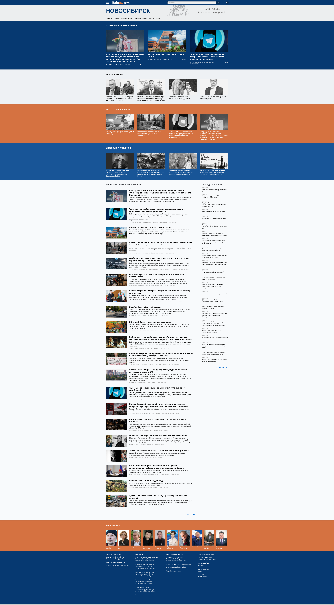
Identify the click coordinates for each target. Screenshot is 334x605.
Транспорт (151, 474)
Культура (109, 64)
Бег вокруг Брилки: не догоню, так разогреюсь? (213, 98)
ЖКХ (203, 62)
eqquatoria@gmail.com (179, 560)
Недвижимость (145, 315)
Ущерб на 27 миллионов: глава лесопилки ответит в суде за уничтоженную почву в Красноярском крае (214, 204)
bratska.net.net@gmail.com (120, 565)
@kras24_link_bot (147, 574)
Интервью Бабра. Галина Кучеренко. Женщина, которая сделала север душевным (181, 172)
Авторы (130, 18)
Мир (156, 330)
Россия (162, 285)
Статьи (144, 18)
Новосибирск (128, 11)
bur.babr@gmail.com (147, 560)
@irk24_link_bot (147, 566)
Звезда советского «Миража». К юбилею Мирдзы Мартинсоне (159, 450)
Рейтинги (138, 18)
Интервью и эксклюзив (119, 148)
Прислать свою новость (142, 595)
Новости (151, 18)
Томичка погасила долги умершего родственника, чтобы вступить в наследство (212, 286)
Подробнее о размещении (174, 571)
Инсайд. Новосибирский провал (145, 307)
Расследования (114, 74)
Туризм (148, 269)
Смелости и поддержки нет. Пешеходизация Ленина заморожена (149, 133)
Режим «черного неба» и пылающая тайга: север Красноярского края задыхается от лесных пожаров (214, 264)
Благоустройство (150, 253)
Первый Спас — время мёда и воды (146, 481)
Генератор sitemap (146, 601)
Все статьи (191, 514)
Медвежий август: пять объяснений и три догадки (179, 98)
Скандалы (160, 301)
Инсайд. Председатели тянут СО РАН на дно (150, 227)
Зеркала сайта (202, 576)
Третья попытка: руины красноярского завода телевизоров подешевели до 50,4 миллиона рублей (214, 242)
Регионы (109, 18)
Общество (147, 285)
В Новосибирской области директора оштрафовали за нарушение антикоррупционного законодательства (213, 323)
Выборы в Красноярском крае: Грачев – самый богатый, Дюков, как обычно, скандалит (119, 98)
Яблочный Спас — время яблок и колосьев (150, 322)
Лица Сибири (113, 525)
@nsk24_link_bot (147, 581)
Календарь (201, 574)
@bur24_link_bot (147, 559)
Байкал (162, 269)
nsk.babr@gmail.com (147, 583)
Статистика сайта (203, 569)
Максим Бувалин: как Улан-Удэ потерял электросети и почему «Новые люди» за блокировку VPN (151, 98)
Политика (144, 301)
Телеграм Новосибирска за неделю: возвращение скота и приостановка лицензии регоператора (207, 56)
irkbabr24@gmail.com (147, 568)
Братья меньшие (195, 62)
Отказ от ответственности (206, 554)
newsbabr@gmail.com (119, 559)
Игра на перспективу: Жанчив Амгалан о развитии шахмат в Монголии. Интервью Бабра (212, 172)
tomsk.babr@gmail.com (148, 591)
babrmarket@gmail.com (179, 567)
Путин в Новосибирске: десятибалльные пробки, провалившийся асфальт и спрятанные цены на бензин (156, 467)
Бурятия (175, 269)
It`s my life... (142, 444)
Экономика (209, 62)
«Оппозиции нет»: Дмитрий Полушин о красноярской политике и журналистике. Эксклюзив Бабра (117, 173)
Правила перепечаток (205, 557)
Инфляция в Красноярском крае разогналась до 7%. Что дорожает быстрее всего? (214, 226)
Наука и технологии (155, 59)
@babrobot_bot (177, 559)
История (141, 330)
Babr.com (121, 3)
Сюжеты (116, 18)
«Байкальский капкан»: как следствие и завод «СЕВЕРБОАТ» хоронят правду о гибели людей (159, 259)
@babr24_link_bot (118, 557)
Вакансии (201, 565)
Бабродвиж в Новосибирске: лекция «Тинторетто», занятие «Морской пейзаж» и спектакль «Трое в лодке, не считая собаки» (160, 338)
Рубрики (124, 18)
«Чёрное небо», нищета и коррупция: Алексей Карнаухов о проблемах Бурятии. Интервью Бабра (150, 173)
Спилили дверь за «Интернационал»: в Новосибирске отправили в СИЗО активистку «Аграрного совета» (161, 354)
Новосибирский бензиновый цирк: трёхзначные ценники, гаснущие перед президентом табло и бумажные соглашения (158, 405)
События (116, 64)
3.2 (117, 601)
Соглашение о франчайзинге (207, 559)
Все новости (221, 367)
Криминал (151, 364)
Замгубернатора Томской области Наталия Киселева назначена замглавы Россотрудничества (214, 315)
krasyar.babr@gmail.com (148, 576)
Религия (146, 330)
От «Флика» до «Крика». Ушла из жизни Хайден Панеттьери (158, 435)
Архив (158, 18)
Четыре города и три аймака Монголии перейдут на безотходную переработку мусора (213, 345)
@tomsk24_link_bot (148, 589)
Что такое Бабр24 (203, 563)
